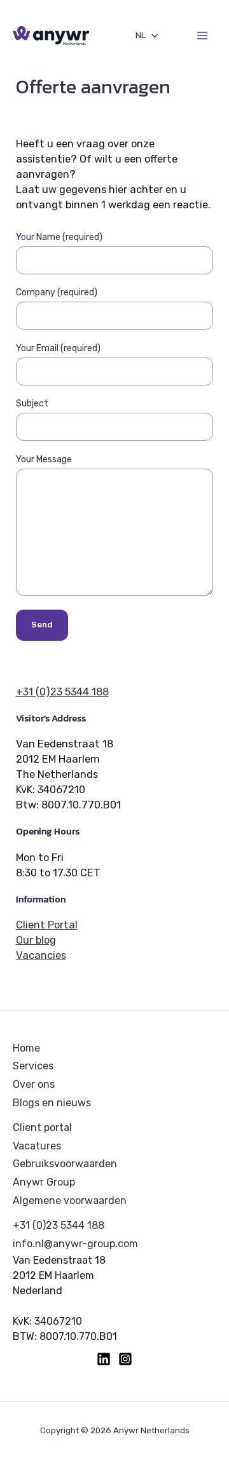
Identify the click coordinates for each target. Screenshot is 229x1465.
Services (33, 1066)
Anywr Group (44, 1182)
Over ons (34, 1084)
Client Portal (47, 925)
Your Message (44, 459)
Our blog (36, 940)
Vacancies (41, 955)
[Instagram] (125, 1359)
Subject (32, 403)
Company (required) (56, 292)
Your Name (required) (59, 237)
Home (26, 1048)
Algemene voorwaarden (70, 1200)
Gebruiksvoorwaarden (65, 1164)
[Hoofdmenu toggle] (202, 36)
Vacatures (37, 1146)
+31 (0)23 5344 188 (62, 692)
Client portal (42, 1127)
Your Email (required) (58, 348)
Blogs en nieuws (52, 1103)
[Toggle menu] (152, 35)
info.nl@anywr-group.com (75, 1244)
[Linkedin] (104, 1359)
